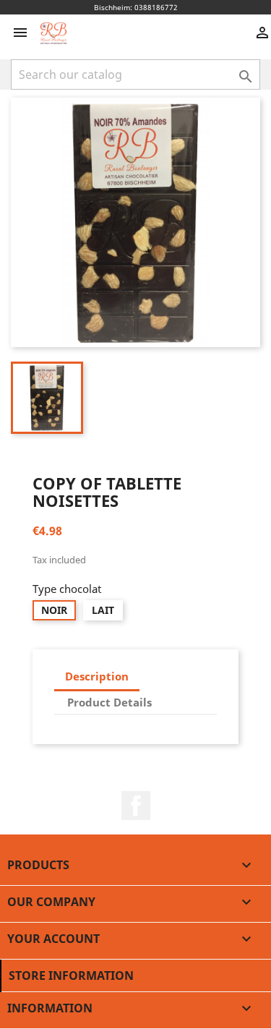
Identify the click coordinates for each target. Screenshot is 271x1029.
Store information (71, 975)
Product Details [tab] (109, 702)
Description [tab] (97, 676)
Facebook (135, 805)
